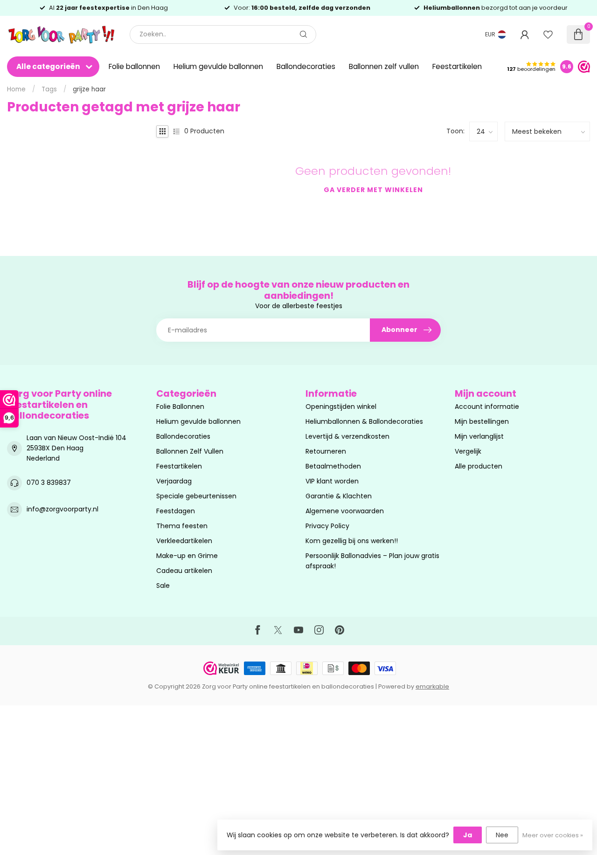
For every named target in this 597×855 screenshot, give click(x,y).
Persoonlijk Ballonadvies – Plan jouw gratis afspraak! (372, 561)
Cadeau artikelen (184, 570)
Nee (502, 835)
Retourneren (325, 451)
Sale (163, 585)
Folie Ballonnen (180, 406)
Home (16, 89)
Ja (467, 835)
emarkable (432, 686)
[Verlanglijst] (548, 34)
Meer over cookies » (552, 835)
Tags (49, 89)
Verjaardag (174, 481)
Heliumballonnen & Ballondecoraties (364, 421)
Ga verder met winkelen (373, 189)
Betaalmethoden (333, 466)
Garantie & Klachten (338, 496)
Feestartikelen (457, 66)
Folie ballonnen (134, 66)
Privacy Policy (327, 526)
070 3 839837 (49, 482)
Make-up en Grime (187, 555)
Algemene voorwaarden (344, 511)
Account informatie (487, 406)
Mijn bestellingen (482, 421)
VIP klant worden (332, 481)
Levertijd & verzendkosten (347, 436)
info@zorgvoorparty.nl (62, 509)
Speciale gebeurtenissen (196, 496)
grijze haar (89, 89)
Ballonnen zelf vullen (384, 66)
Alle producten (478, 466)
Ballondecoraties (306, 66)
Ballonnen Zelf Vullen (189, 451)
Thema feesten (182, 526)
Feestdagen (175, 511)
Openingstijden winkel (340, 406)
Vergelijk (468, 451)
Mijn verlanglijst (479, 436)
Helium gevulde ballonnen (218, 66)
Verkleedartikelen (184, 540)
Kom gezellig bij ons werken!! (351, 540)
